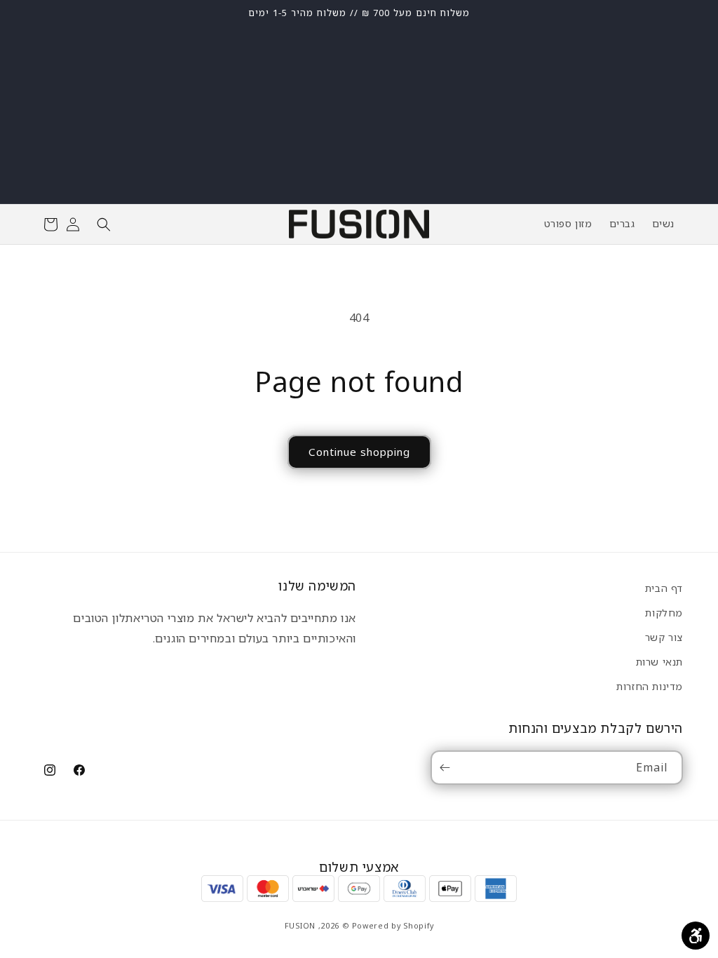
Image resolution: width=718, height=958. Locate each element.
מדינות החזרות (649, 686)
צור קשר (664, 637)
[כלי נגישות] (696, 936)
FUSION (300, 925)
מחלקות (664, 612)
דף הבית (664, 588)
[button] (103, 224)
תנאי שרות (659, 661)
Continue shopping (359, 452)
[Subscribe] (447, 767)
